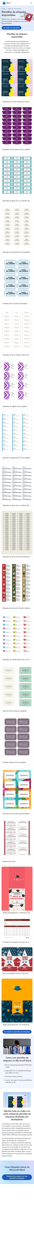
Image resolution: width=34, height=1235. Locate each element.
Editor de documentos (14, 9)
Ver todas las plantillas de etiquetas (17, 1032)
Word (8, 3)
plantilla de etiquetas (8, 1132)
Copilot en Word (7, 1156)
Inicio (3, 9)
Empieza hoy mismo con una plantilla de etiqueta (17, 1177)
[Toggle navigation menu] (31, 3)
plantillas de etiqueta (16, 1065)
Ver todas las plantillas (11, 28)
